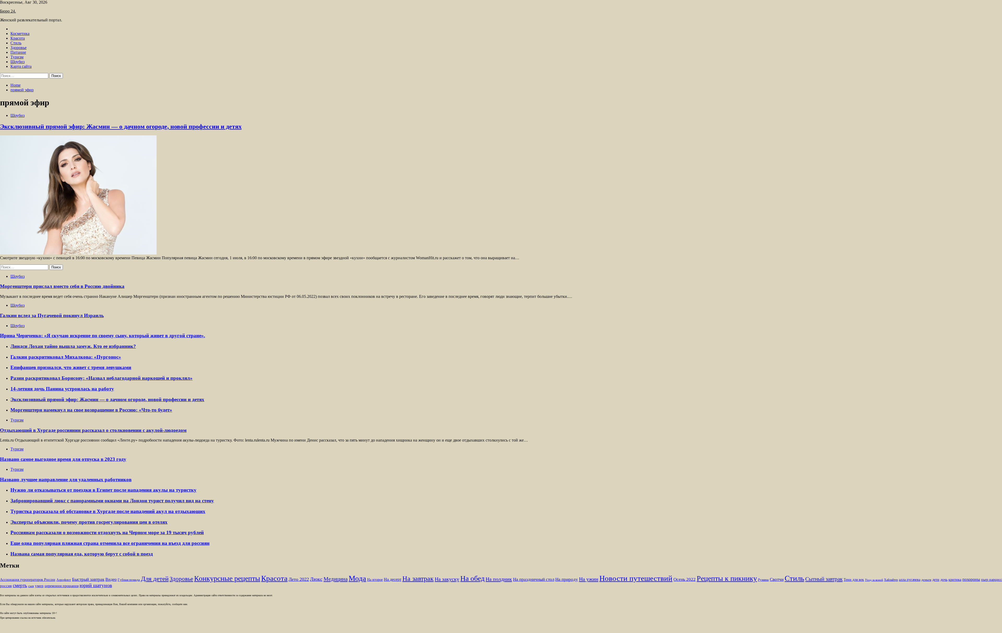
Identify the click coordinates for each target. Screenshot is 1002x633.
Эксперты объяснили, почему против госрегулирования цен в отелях (89, 522)
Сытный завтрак (824, 579)
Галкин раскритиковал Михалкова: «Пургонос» (65, 357)
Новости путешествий (635, 578)
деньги (926, 580)
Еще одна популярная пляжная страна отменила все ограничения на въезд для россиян (110, 543)
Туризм (16, 57)
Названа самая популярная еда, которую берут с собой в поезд (81, 554)
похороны (971, 579)
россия (6, 586)
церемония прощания (62, 586)
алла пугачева (909, 580)
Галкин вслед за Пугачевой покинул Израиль (52, 315)
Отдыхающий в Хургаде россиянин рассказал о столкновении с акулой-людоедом (93, 430)
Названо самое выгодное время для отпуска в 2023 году (63, 459)
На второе (375, 580)
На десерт (392, 579)
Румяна (763, 580)
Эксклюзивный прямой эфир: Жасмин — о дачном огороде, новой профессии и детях (121, 126)
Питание (18, 52)
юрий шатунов (96, 585)
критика (955, 580)
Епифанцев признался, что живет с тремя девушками (70, 367)
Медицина (336, 579)
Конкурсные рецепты (227, 578)
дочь (943, 580)
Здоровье (18, 47)
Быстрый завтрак (88, 579)
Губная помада (129, 580)
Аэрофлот (63, 580)
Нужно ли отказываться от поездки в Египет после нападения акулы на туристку (103, 490)
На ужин (588, 579)
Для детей (155, 578)
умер (39, 586)
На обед (472, 578)
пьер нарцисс (991, 579)
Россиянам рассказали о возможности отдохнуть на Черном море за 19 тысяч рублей (107, 532)
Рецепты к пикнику (727, 578)
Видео (111, 579)
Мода (357, 578)
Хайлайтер (891, 580)
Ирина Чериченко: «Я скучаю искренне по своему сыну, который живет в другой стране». (102, 335)
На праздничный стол (533, 579)
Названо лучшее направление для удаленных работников (66, 479)
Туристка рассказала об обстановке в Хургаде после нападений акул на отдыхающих (107, 511)
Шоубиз (17, 61)
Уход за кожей (874, 579)
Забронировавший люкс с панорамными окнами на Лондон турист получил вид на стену (112, 500)
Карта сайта (21, 66)
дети (935, 580)
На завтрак (418, 578)
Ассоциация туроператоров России (27, 580)
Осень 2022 (684, 579)
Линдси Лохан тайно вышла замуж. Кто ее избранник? (73, 346)
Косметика (19, 33)
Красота (17, 38)
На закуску (447, 579)
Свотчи (777, 579)
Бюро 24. (8, 11)
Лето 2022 (299, 579)
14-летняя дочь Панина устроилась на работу (62, 388)
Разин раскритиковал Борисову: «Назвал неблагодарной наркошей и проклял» (101, 378)
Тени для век (854, 580)
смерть (20, 585)
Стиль (15, 43)
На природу (566, 579)
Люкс (316, 579)
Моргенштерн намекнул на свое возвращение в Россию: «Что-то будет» (91, 410)
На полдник (499, 579)
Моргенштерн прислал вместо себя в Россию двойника (62, 286)
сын (31, 586)
